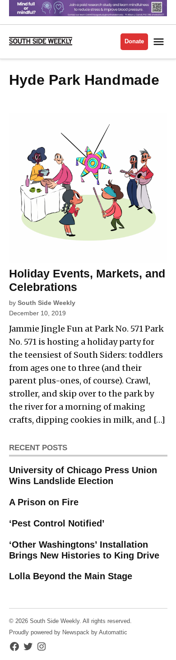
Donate (134, 41)
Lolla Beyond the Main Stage (70, 576)
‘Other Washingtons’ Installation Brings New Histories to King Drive (84, 550)
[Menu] (159, 41)
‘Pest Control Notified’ (57, 523)
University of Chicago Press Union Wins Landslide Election (83, 475)
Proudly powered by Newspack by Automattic (68, 632)
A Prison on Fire (44, 502)
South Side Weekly (46, 302)
